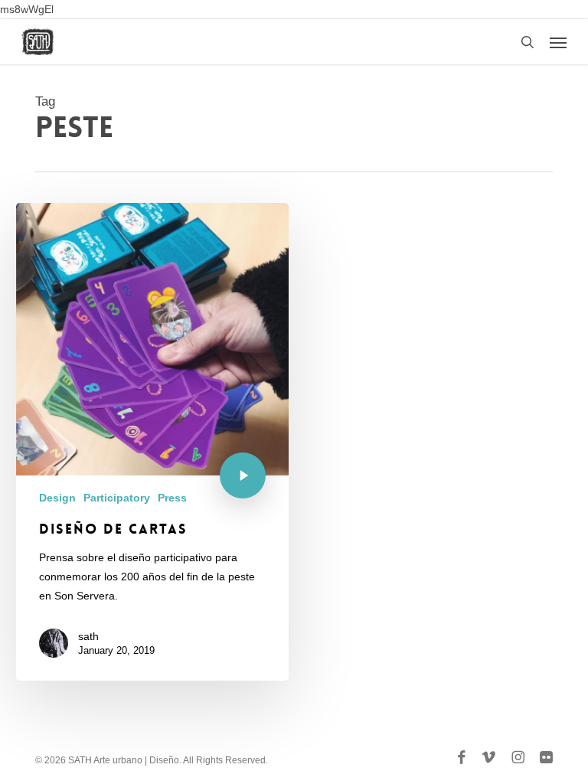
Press (172, 498)
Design (57, 498)
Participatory (116, 498)
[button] (558, 42)
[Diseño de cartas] (152, 442)
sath (88, 636)
